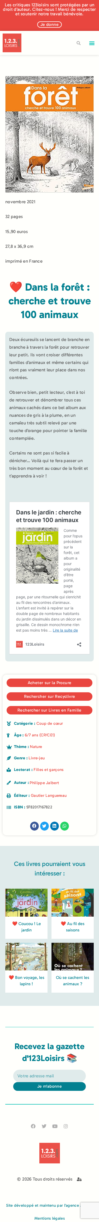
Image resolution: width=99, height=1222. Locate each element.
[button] (92, 43)
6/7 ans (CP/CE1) (40, 735)
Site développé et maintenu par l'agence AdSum (49, 1205)
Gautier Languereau (49, 795)
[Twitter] (44, 1126)
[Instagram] (66, 1126)
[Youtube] (55, 1126)
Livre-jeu (37, 758)
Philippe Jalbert (44, 782)
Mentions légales (49, 1218)
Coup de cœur (49, 723)
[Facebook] (33, 1126)
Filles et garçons (49, 769)
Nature (36, 746)
